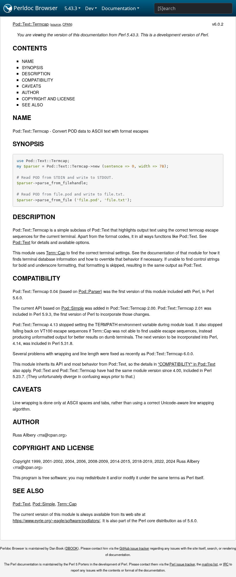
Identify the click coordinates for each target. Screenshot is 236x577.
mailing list (210, 564)
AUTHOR (30, 92)
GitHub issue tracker (134, 548)
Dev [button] (89, 8)
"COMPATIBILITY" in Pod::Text (186, 364)
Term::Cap (55, 252)
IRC (226, 564)
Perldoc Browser (35, 8)
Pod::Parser (90, 291)
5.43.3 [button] (70, 8)
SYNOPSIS (32, 67)
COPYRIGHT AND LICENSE (48, 98)
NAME (28, 61)
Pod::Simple (72, 308)
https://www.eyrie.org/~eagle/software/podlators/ (56, 520)
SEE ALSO (32, 105)
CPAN (66, 24)
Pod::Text (21, 242)
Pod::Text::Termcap (31, 24)
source (56, 24)
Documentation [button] (119, 8)
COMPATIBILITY (37, 80)
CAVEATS (31, 86)
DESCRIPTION (36, 73)
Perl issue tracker (182, 564)
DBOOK (72, 548)
